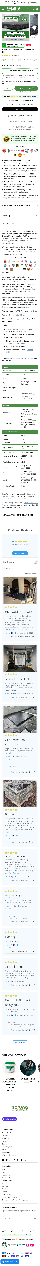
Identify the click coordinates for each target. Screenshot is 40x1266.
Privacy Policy (6, 1172)
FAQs (3, 1169)
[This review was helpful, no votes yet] (29, 637)
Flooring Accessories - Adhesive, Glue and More (10, 1084)
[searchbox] (18, 562)
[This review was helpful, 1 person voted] (29, 880)
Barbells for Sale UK (28, 1080)
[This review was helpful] (29, 842)
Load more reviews (20, 1042)
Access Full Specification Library (14, 315)
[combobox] (30, 574)
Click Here (33, 311)
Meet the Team (6, 1194)
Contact (4, 1192)
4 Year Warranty (13, 329)
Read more (23, 629)
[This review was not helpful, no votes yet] (33, 637)
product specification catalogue (21, 358)
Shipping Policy (6, 1178)
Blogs (3, 1183)
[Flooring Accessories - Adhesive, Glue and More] (10, 1068)
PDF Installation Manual (22, 343)
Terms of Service (7, 1181)
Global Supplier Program (9, 1197)
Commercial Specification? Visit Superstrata (15, 1200)
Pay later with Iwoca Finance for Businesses (21, 128)
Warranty (5, 1186)
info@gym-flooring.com (9, 1155)
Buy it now (20, 109)
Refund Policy (6, 1175)
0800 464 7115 (6, 1152)
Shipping (17, 104)
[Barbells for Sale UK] (28, 1068)
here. (27, 307)
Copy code (33, 2)
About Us (5, 1189)
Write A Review (20, 553)
